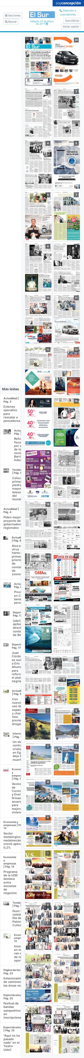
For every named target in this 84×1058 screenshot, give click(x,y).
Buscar (12, 21)
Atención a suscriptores (68, 12)
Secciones (14, 15)
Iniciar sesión (71, 26)
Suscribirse (72, 20)
